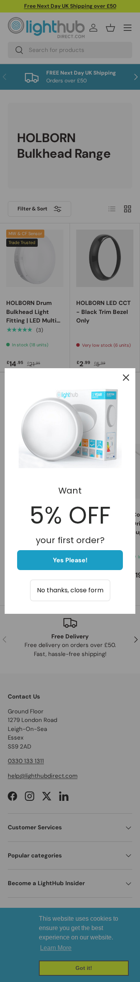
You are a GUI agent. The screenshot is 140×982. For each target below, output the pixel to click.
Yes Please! (70, 560)
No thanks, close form (70, 590)
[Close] (126, 377)
